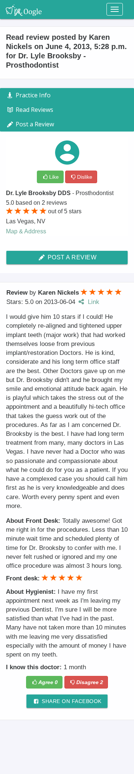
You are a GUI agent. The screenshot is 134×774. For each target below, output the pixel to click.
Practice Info (32, 95)
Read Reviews (33, 110)
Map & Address (26, 231)
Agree (48, 682)
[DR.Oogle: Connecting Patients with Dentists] (24, 9)
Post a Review (71, 257)
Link (92, 301)
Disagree (89, 682)
